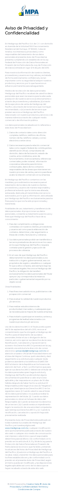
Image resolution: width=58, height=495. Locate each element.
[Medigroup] (29, 10)
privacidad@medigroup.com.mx (31, 351)
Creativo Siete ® (33, 484)
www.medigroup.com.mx (16, 428)
